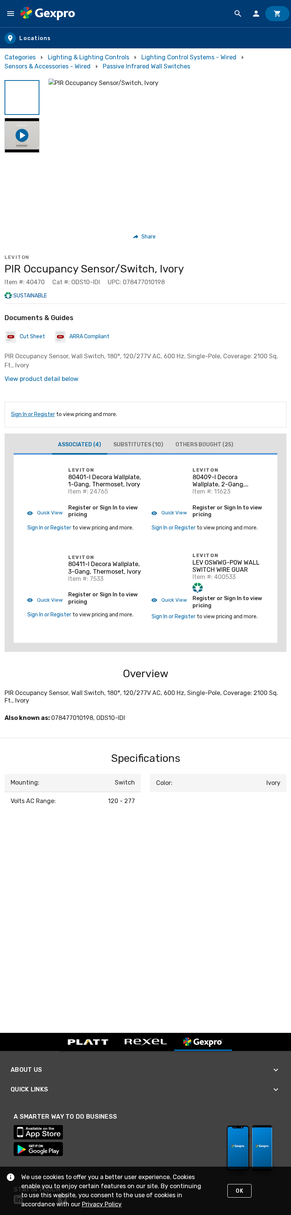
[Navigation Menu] (11, 14)
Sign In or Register (33, 414)
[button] (22, 97)
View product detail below (41, 378)
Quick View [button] (49, 512)
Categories (20, 57)
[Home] (47, 14)
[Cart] (277, 13)
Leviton (17, 257)
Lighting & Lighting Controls (88, 57)
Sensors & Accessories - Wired (48, 66)
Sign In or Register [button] (49, 528)
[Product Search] (238, 14)
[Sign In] (256, 14)
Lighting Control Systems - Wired (188, 57)
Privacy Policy (102, 1204)
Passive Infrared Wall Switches (146, 66)
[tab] (79, 445)
